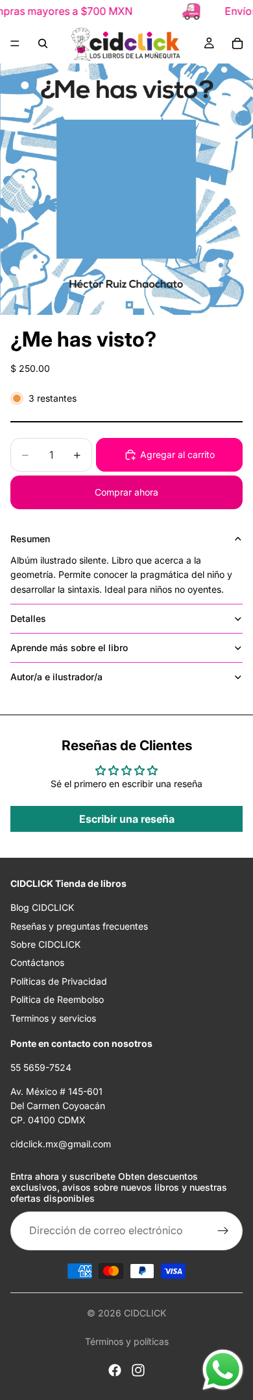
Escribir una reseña (127, 818)
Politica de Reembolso (57, 999)
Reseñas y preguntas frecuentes (79, 926)
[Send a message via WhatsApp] (223, 1370)
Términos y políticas (127, 1341)
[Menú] (15, 43)
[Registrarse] (223, 1231)
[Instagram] (138, 1370)
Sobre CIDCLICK (45, 944)
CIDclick (145, 1312)
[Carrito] (237, 43)
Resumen (30, 538)
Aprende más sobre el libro (69, 647)
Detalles (28, 618)
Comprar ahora (126, 492)
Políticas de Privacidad (58, 981)
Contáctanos (37, 962)
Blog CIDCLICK (42, 907)
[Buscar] (43, 43)
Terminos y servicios (53, 1018)
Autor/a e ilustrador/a (56, 676)
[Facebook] (115, 1370)
